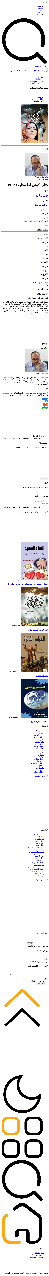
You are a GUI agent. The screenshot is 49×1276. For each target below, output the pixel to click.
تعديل (30, 944)
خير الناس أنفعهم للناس (37, 630)
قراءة (45, 229)
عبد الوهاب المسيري (36, 867)
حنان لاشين (39, 858)
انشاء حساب (38, 66)
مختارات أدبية (38, 759)
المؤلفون (40, 12)
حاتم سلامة (44, 177)
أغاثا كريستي (39, 856)
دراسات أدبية (15, 580)
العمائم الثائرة (42, 675)
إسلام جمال (39, 843)
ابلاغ (45, 959)
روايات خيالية (39, 772)
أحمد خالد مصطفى (36, 852)
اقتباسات (40, 15)
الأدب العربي (39, 735)
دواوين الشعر (39, 748)
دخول (46, 66)
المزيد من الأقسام (41, 776)
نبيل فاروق (39, 841)
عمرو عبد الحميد (37, 834)
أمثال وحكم (39, 744)
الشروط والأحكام (37, 83)
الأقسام (41, 10)
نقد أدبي (41, 755)
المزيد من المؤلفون (41, 879)
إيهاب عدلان (39, 845)
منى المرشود (39, 865)
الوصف (45, 282)
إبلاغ (46, 285)
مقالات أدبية (39, 761)
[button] (45, 399)
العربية (41, 733)
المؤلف (39, 282)
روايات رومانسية (37, 763)
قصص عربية (39, 746)
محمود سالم (39, 854)
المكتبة (41, 8)
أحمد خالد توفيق (38, 862)
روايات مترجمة (38, 99)
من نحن (41, 1248)
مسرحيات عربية (37, 770)
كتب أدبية (40, 768)
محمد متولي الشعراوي (35, 847)
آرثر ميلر (40, 875)
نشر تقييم (44, 478)
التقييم (26, 282)
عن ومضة (40, 75)
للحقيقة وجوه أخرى (39, 721)
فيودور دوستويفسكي (36, 871)
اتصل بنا (12, 71)
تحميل (39, 229)
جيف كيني (40, 849)
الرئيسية (40, 6)
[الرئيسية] (22, 1244)
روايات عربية (39, 737)
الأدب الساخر (15, 625)
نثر (42, 750)
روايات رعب (39, 765)
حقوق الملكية (39, 79)
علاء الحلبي (39, 860)
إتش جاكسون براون (36, 869)
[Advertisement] (24, 327)
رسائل (41, 752)
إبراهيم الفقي (39, 873)
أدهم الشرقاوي (38, 836)
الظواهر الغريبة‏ (38, 731)
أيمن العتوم (39, 839)
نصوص (41, 739)
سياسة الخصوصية (37, 81)
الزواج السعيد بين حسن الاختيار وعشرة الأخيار (27, 584)
